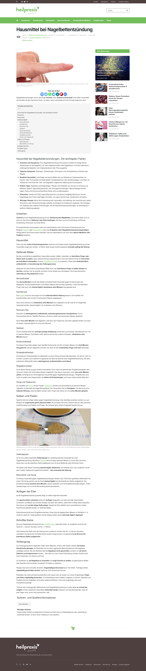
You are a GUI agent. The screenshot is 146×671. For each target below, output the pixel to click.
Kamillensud (23, 124)
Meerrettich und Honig (27, 144)
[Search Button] (128, 10)
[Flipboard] (61, 94)
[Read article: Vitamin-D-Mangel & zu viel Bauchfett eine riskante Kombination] (101, 125)
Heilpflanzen (99, 20)
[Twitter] (46, 94)
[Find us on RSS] (27, 1)
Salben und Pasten (23, 139)
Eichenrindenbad (25, 131)
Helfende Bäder (22, 120)
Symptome (25, 20)
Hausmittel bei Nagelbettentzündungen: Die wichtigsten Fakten (37, 112)
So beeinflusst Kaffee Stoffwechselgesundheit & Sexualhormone (118, 86)
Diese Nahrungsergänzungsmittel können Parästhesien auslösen (118, 111)
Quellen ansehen (27, 40)
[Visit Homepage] (27, 10)
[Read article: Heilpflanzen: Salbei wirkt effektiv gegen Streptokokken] (101, 137)
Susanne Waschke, (36, 38)
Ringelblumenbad (25, 135)
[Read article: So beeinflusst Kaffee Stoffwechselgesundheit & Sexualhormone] (101, 87)
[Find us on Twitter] (19, 1)
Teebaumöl (48, 385)
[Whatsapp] (50, 94)
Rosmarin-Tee (24, 126)
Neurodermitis (38, 230)
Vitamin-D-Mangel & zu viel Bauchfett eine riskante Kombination (118, 124)
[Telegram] (53, 94)
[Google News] (65, 94)
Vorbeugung (21, 151)
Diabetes (26, 230)
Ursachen (20, 115)
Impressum (88, 664)
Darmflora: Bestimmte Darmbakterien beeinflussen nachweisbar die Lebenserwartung (110, 72)
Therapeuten (104, 1)
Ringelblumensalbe (51, 261)
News (109, 20)
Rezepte (114, 664)
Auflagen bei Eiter (23, 146)
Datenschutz (97, 664)
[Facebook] (42, 94)
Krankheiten (38, 20)
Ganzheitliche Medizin (82, 20)
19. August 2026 (114, 129)
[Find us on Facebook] (16, 1)
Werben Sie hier (78, 664)
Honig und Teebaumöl (26, 137)
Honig (31, 385)
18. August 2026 (114, 138)
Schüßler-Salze (22, 148)
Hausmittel (50, 20)
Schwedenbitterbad (26, 133)
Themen (113, 1)
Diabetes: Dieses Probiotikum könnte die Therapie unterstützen (119, 98)
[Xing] (57, 94)
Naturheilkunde (64, 20)
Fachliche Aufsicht (124, 1)
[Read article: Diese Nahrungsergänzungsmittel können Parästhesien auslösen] (101, 111)
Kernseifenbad (24, 122)
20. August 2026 (102, 78)
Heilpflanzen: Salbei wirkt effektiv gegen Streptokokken (119, 135)
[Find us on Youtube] (24, 1)
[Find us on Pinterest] (22, 1)
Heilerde (43, 460)
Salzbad (22, 128)
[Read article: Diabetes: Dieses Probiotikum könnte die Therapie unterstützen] (101, 99)
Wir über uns (106, 664)
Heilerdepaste (24, 142)
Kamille (22, 295)
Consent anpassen (124, 664)
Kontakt (96, 1)
